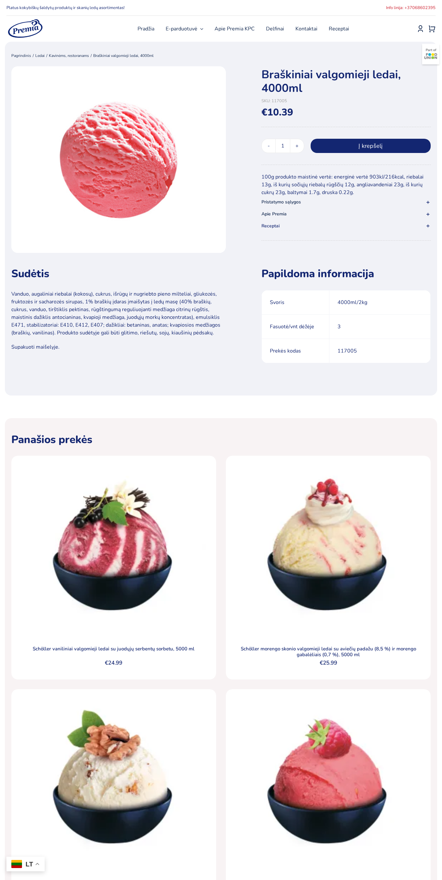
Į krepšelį (370, 146)
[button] (346, 202)
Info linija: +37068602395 (411, 8)
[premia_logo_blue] (25, 21)
